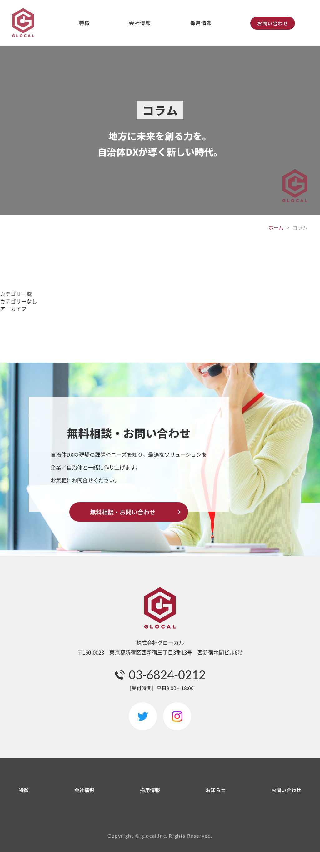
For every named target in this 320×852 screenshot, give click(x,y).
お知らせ (216, 790)
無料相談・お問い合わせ (122, 512)
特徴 (84, 23)
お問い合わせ (272, 23)
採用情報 (201, 23)
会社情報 (140, 23)
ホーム (275, 227)
